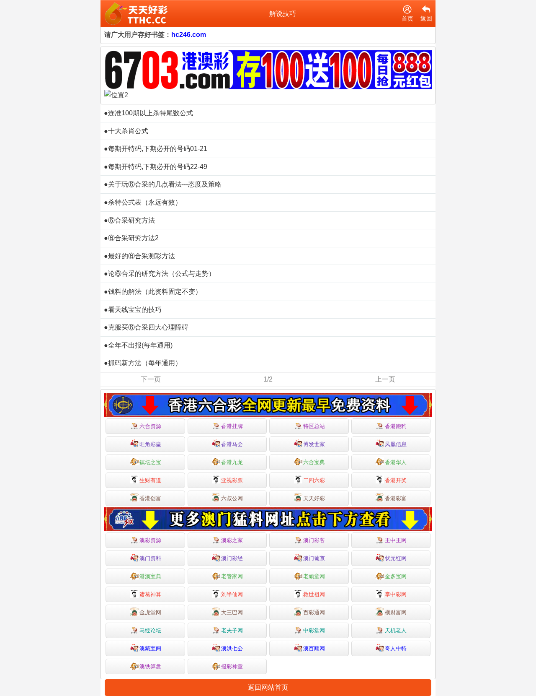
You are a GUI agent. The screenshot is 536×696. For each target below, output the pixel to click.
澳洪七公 (232, 648)
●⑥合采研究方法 (129, 220)
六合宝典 (314, 462)
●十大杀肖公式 (126, 131)
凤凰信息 (396, 444)
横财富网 (396, 612)
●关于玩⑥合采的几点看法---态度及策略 (163, 184)
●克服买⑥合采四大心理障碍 (146, 327)
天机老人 (396, 630)
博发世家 (314, 444)
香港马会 (232, 444)
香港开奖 (396, 480)
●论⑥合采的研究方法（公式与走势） (159, 273)
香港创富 (150, 498)
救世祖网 (314, 594)
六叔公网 (232, 498)
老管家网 (232, 576)
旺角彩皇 (150, 444)
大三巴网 (232, 612)
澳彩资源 (150, 540)
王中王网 (396, 540)
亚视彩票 (232, 480)
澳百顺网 (314, 648)
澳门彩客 (314, 540)
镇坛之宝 (150, 462)
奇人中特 (396, 648)
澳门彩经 (232, 558)
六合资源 (150, 426)
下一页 (151, 379)
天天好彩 (314, 498)
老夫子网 (232, 630)
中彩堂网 (314, 630)
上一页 (385, 379)
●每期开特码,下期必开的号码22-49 (155, 166)
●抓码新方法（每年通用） (143, 362)
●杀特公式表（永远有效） (143, 202)
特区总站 (314, 426)
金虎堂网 (150, 612)
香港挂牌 (232, 426)
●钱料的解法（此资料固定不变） (153, 291)
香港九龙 (232, 462)
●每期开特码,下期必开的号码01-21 (155, 148)
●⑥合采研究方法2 (131, 238)
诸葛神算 (150, 594)
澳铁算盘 (150, 666)
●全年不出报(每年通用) (138, 345)
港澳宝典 (150, 576)
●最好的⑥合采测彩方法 (139, 256)
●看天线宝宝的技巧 (133, 309)
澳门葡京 (314, 558)
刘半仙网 (232, 594)
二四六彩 (314, 480)
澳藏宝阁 (150, 648)
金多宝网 (396, 576)
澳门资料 (150, 558)
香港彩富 (396, 498)
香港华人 (396, 462)
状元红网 (396, 558)
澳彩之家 (232, 540)
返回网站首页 (268, 687)
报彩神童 (232, 666)
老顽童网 (314, 576)
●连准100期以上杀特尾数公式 (148, 113)
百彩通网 (314, 612)
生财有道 (150, 480)
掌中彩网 (396, 594)
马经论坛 (150, 630)
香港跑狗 (396, 426)
